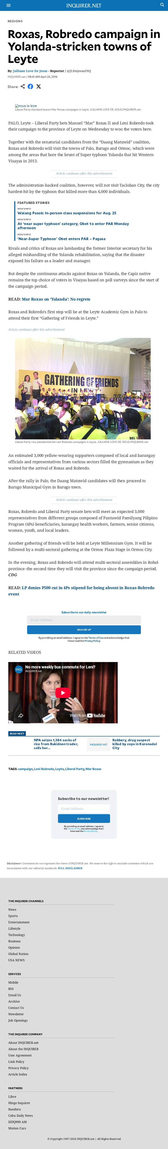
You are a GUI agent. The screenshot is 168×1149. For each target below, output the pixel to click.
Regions (15, 21)
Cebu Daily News (20, 1115)
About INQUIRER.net (23, 1043)
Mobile (13, 982)
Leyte (59, 769)
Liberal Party (74, 769)
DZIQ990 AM (17, 1122)
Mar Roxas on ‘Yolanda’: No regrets (56, 299)
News (12, 909)
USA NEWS (16, 960)
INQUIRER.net (17, 76)
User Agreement (20, 1055)
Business (14, 941)
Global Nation (18, 954)
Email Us (14, 995)
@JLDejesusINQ (79, 71)
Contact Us (16, 1008)
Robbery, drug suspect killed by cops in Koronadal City (134, 744)
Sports (13, 916)
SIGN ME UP (84, 629)
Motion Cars (17, 1128)
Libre (12, 1096)
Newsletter (16, 1014)
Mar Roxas (93, 769)
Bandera (14, 1109)
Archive (14, 1001)
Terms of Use (96, 637)
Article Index (17, 1074)
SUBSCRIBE (84, 818)
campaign (25, 769)
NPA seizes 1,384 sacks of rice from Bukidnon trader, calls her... (56, 744)
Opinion (14, 947)
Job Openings (18, 1020)
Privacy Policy (92, 640)
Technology (16, 935)
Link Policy (16, 1062)
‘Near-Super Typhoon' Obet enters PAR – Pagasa (61, 238)
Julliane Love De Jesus (30, 71)
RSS (11, 989)
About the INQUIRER (23, 1049)
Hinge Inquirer (19, 1103)
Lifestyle (14, 928)
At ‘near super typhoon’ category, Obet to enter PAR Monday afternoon (73, 225)
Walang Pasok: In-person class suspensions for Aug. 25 (67, 212)
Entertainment (19, 922)
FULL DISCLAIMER (70, 868)
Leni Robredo (44, 769)
